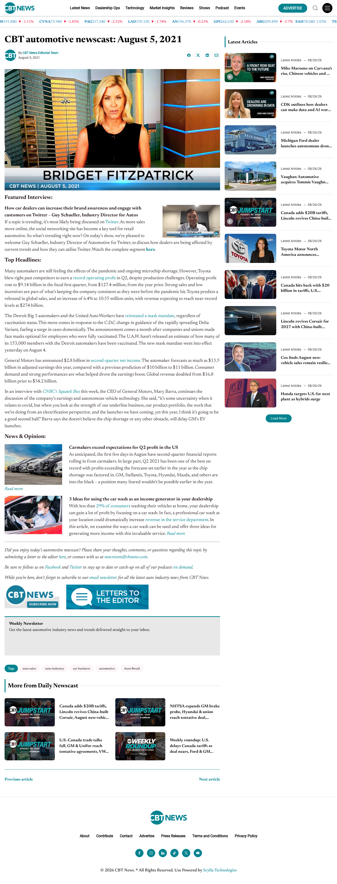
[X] (198, 55)
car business (81, 668)
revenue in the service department (176, 520)
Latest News (80, 8)
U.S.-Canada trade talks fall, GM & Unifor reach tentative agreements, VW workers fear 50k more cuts (84, 746)
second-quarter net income (115, 360)
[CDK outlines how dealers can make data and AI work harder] (250, 103)
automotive (107, 668)
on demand (182, 567)
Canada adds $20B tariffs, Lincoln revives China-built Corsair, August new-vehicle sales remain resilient (84, 712)
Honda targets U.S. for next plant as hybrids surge (305, 397)
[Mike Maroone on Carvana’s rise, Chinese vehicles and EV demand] (250, 67)
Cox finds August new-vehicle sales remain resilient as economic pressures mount (306, 361)
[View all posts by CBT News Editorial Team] (11, 55)
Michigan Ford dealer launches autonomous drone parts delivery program (306, 144)
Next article (209, 780)
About (84, 836)
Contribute (104, 836)
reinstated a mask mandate (149, 316)
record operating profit (94, 278)
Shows (204, 8)
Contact (126, 836)
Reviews (186, 8)
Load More (279, 418)
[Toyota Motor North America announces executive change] (250, 248)
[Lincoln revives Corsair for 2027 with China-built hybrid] (250, 320)
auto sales (29, 668)
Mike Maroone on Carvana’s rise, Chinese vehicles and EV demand (306, 72)
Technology (134, 8)
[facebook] (139, 853)
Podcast (222, 8)
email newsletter (103, 577)
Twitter (112, 222)
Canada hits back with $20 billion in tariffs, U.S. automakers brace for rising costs (305, 289)
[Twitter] (186, 853)
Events (239, 8)
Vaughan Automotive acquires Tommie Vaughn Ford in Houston (303, 180)
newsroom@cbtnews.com (126, 557)
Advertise (146, 836)
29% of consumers (113, 506)
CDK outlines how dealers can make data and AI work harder (305, 108)
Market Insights (162, 8)
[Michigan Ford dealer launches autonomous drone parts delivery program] (250, 139)
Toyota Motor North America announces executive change (299, 252)
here (62, 557)
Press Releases (173, 836)
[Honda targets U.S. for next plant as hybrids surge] (250, 393)
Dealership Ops (107, 8)
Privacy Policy (246, 836)
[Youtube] (198, 853)
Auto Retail (132, 668)
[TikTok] (174, 853)
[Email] (216, 55)
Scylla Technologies (220, 870)
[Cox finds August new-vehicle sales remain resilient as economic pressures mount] (250, 356)
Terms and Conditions (210, 836)
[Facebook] (189, 55)
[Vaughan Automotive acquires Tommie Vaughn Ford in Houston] (250, 176)
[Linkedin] (207, 55)
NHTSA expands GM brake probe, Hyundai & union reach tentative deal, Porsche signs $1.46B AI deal (195, 712)
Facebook (53, 567)
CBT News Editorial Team (40, 53)
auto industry (54, 668)
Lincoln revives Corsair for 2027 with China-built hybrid (305, 325)
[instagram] (151, 853)
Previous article (19, 780)
